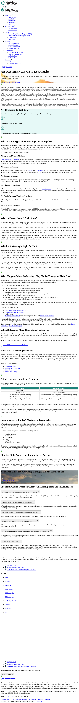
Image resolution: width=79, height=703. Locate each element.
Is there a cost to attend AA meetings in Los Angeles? (17, 502)
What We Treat (9, 589)
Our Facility (8, 585)
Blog (6, 612)
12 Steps (30, 170)
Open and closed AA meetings (10, 159)
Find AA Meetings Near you (11, 82)
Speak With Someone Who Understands (15, 345)
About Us (7, 581)
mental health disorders (47, 316)
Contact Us (8, 608)
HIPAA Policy (39, 701)
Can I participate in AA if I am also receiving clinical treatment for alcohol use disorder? (26, 531)
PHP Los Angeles (9, 593)
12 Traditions (40, 170)
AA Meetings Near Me (10, 600)
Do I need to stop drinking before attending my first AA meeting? (19, 492)
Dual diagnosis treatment (12, 316)
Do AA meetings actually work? (10, 541)
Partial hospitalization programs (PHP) (16, 310)
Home (6, 577)
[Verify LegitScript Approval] (8, 676)
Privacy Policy (10, 696)
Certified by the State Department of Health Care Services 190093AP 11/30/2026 (25, 699)
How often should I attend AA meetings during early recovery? (19, 521)
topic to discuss (46, 189)
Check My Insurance (7, 674)
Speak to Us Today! (9, 480)
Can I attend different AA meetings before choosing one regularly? (20, 512)
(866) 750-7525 (7, 67)
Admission (7, 604)
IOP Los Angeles (9, 597)
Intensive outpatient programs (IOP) (15, 312)
